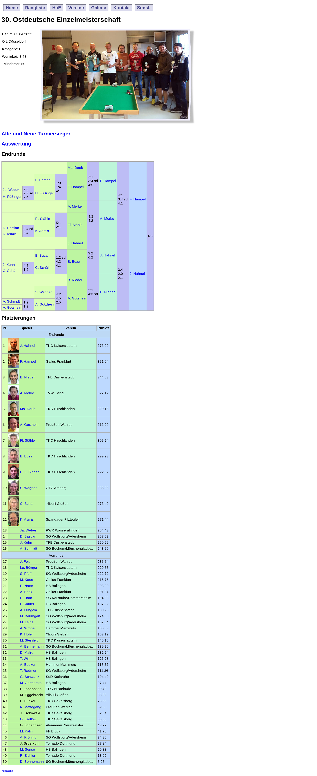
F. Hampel (108, 181)
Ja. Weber (11, 190)
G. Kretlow (28, 719)
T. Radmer (28, 671)
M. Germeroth (31, 683)
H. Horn (26, 598)
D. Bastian (11, 228)
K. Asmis (42, 231)
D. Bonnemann (32, 762)
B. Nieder (75, 280)
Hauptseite (7, 770)
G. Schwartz (29, 677)
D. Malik (26, 652)
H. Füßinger (44, 193)
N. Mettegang (30, 707)
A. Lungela (28, 610)
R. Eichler (27, 755)
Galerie (98, 7)
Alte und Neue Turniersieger (35, 133)
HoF (56, 7)
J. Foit (25, 561)
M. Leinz (26, 622)
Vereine (76, 7)
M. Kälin (26, 731)
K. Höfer (26, 634)
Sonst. (144, 7)
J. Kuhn (9, 265)
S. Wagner (43, 292)
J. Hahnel (75, 243)
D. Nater (26, 586)
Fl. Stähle (42, 219)
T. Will (24, 658)
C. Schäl (42, 268)
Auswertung (16, 144)
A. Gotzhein (77, 298)
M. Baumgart (30, 616)
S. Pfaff (25, 574)
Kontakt (121, 7)
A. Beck (26, 592)
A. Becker (27, 665)
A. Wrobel (27, 628)
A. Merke (75, 206)
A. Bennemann (32, 646)
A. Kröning (28, 737)
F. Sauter (27, 604)
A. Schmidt (11, 301)
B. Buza (41, 255)
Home (12, 7)
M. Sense (27, 749)
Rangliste (35, 7)
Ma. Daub (75, 168)
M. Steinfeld (29, 640)
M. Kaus (26, 580)
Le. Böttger (28, 568)
